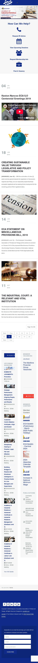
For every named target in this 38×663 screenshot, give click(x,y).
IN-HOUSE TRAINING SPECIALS (11, 355)
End (11, 340)
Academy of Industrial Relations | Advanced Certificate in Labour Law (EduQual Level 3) (9, 552)
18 (19, 337)
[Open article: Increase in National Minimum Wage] (26, 472)
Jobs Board (26, 359)
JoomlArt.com (26, 611)
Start (4, 333)
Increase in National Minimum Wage (27, 481)
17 (14, 337)
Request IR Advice (19, 36)
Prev (11, 333)
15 (4, 337)
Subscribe (10, 652)
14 (32, 333)
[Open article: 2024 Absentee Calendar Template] (26, 454)
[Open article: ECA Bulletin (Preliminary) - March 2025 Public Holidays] (26, 418)
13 (27, 333)
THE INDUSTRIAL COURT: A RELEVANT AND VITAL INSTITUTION (17, 298)
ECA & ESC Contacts (29, 522)
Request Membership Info (19, 59)
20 (29, 337)
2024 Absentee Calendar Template (27, 463)
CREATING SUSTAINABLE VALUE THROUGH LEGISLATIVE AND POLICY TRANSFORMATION (16, 167)
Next (4, 340)
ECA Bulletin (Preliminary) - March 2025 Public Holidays (28, 428)
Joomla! (3, 614)
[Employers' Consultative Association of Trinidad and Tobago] (8, 2)
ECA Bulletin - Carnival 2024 (28, 446)
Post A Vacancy (19, 71)
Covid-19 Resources (30, 396)
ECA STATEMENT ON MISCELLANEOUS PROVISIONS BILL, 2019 (15, 231)
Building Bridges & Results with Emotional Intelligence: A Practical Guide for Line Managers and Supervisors (9, 476)
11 (17, 333)
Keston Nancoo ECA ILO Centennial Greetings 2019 (16, 97)
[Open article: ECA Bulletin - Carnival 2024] (26, 438)
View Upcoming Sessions (19, 47)
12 (22, 333)
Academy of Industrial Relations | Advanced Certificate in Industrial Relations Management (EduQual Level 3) (9, 516)
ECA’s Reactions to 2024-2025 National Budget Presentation (29, 533)
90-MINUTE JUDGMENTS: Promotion (8, 374)
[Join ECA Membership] (19, 12)
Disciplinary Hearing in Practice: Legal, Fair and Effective (9, 449)
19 (24, 337)
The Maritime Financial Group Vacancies (28, 366)
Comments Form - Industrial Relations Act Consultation (29, 499)
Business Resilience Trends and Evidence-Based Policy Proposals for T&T (29, 548)
